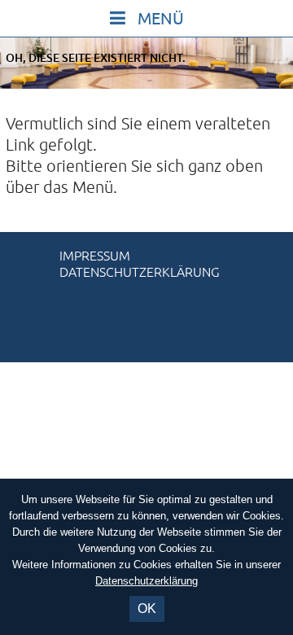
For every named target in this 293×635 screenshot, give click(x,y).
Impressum (94, 256)
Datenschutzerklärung (139, 273)
